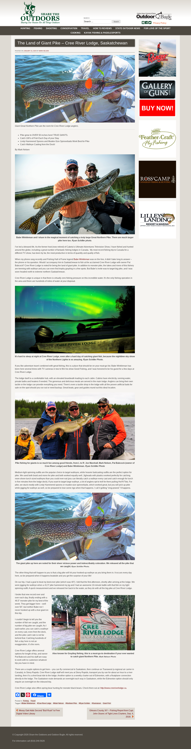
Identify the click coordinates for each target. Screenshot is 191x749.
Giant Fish (107, 703)
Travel (85, 28)
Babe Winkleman (82, 259)
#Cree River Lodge (44, 703)
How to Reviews (102, 28)
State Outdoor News (127, 28)
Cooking (75, 33)
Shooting (51, 28)
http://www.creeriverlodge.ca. (113, 688)
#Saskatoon (96, 703)
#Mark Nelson (58, 703)
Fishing (38, 28)
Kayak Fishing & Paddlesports (102, 33)
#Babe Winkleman (28, 703)
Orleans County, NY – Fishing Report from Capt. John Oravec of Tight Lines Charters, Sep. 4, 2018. (111, 713)
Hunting (25, 28)
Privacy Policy (159, 23)
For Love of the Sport (157, 28)
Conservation (69, 28)
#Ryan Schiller (84, 703)
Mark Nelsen (44, 51)
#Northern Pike (71, 703)
